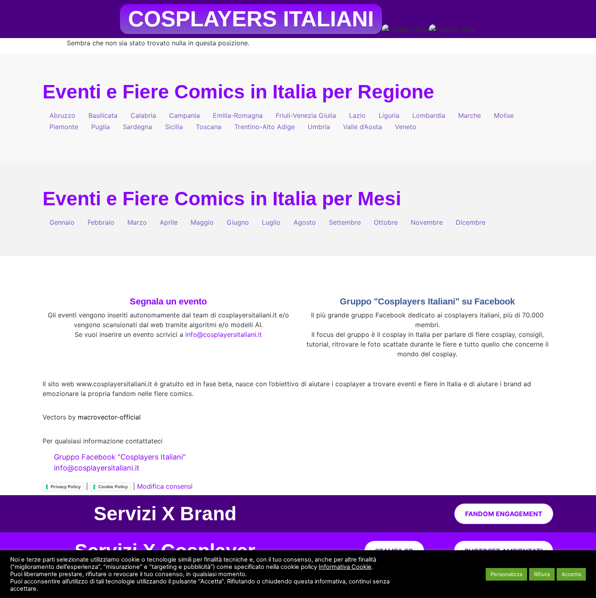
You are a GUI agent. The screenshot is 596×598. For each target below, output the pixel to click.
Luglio (271, 222)
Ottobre (386, 222)
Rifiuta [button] (542, 574)
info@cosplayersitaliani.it (223, 334)
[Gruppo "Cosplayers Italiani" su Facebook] (427, 282)
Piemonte (63, 127)
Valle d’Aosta (362, 127)
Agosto (305, 222)
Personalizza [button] (506, 574)
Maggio (202, 222)
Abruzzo (62, 115)
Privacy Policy (66, 486)
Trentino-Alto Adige (264, 127)
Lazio (357, 115)
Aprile (169, 222)
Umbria (319, 127)
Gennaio (62, 222)
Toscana (208, 127)
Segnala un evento (168, 301)
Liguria (389, 115)
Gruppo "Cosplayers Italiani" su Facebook (427, 301)
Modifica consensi (165, 486)
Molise (504, 115)
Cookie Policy (113, 486)
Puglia (100, 127)
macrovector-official (109, 417)
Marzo (137, 222)
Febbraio (101, 222)
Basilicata (103, 115)
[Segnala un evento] (168, 282)
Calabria (143, 115)
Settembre (345, 222)
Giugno (238, 222)
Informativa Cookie (345, 566)
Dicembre (470, 222)
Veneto (405, 127)
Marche (469, 115)
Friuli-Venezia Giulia (306, 115)
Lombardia (428, 115)
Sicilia (174, 127)
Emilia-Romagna (238, 115)
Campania (184, 115)
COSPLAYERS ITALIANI (251, 18)
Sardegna (137, 127)
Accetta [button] (571, 574)
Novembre (427, 222)
